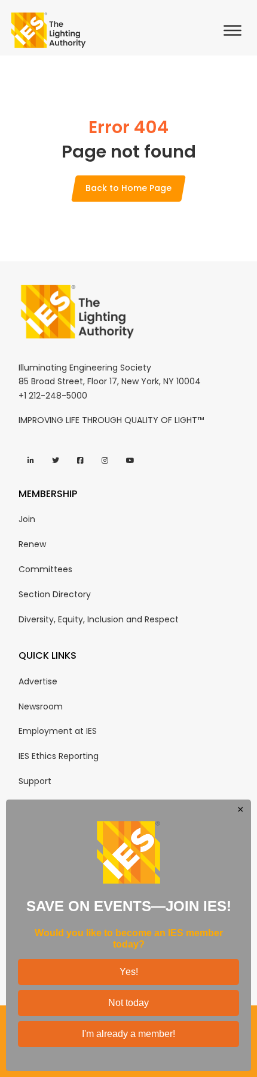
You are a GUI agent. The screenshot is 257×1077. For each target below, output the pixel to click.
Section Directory (55, 594)
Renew (32, 544)
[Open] (235, 30)
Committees (45, 569)
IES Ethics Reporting (59, 756)
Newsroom (41, 706)
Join (27, 519)
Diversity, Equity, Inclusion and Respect (99, 619)
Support (35, 781)
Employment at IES (58, 731)
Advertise (38, 681)
